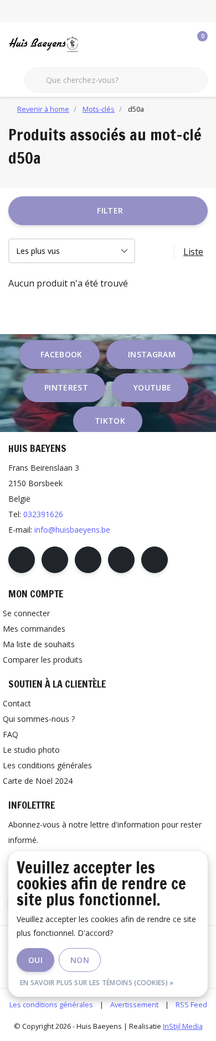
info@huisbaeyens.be (72, 529)
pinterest (66, 387)
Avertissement (134, 1004)
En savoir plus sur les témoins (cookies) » (97, 982)
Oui (35, 960)
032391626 (43, 514)
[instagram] (55, 559)
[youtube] (121, 559)
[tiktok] (154, 559)
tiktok (110, 420)
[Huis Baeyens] (63, 44)
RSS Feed (191, 1004)
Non (79, 960)
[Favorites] (176, 44)
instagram (152, 354)
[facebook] (21, 559)
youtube (152, 387)
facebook (61, 354)
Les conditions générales (51, 1004)
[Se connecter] (155, 44)
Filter (110, 210)
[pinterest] (88, 559)
